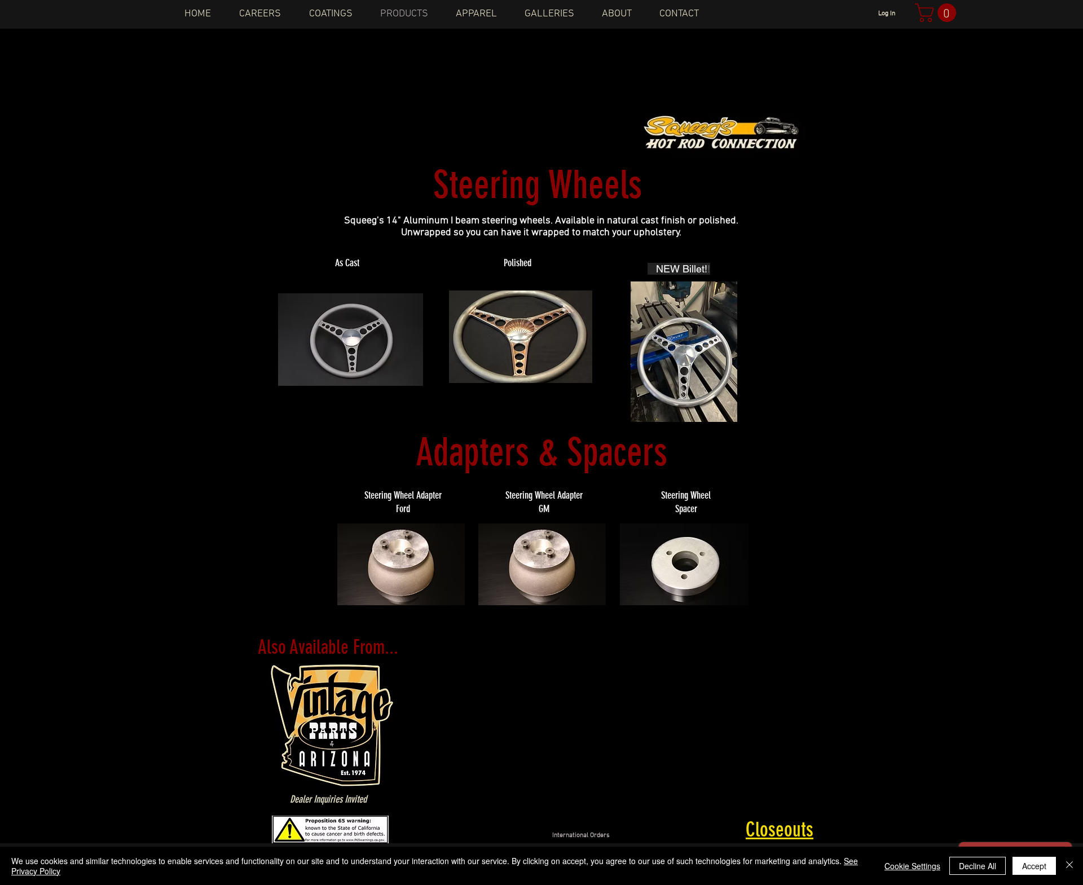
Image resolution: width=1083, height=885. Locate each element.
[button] (938, 12)
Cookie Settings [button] (912, 865)
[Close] (1069, 866)
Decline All (977, 865)
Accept (1034, 865)
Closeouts (779, 829)
